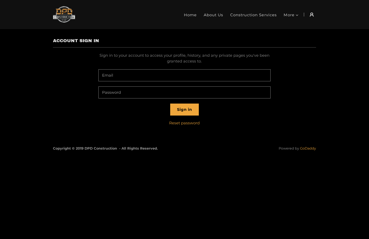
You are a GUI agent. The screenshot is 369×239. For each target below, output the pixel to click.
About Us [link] (213, 15)
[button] (291, 15)
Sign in (184, 109)
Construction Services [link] (253, 15)
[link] (64, 14)
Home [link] (190, 15)
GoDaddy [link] (308, 148)
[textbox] (184, 75)
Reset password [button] (184, 123)
